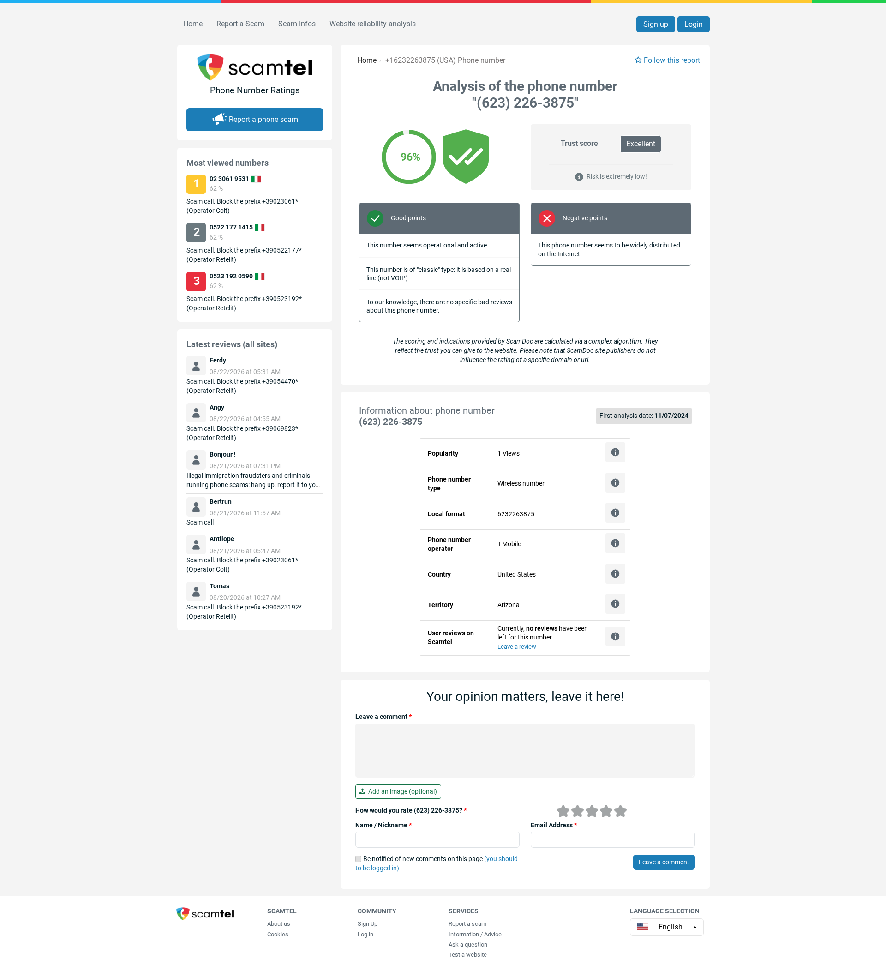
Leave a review (516, 646)
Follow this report (672, 60)
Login (693, 24)
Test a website (468, 954)
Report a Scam (240, 23)
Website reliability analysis (372, 23)
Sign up (655, 24)
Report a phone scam (263, 119)
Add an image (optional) (401, 791)
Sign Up (367, 923)
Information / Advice (475, 934)
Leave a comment (383, 716)
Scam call (200, 522)
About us (278, 923)
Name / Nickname (383, 825)
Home (193, 23)
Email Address (554, 825)
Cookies (277, 934)
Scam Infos (297, 23)
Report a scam (467, 923)
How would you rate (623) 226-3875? (411, 810)
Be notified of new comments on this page (436, 863)
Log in (365, 934)
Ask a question (468, 944)
